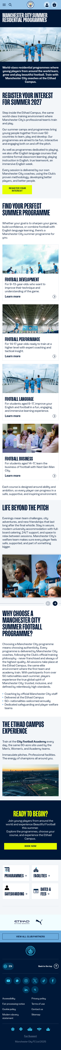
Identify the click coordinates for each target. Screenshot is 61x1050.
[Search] (10, 5)
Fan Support (30, 1036)
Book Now (30, 846)
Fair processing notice (13, 1004)
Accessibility (8, 998)
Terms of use (38, 1004)
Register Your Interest (17, 189)
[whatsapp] (17, 980)
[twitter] (35, 981)
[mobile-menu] (4, 5)
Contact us (37, 1009)
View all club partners (30, 936)
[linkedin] (26, 989)
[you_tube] (8, 981)
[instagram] (26, 980)
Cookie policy (9, 1009)
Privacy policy (39, 998)
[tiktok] (44, 981)
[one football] (35, 989)
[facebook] (53, 980)
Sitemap (36, 1014)
